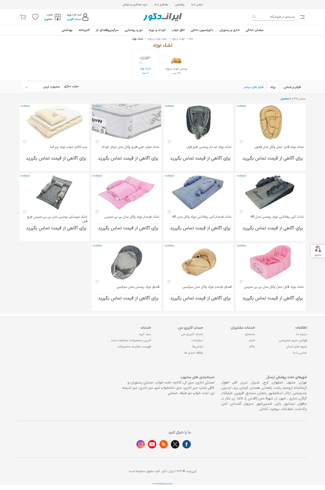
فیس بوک (186, 444)
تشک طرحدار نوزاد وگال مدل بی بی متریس (131, 217)
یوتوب (152, 444)
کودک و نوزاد (157, 30)
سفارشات (197, 340)
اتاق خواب (178, 30)
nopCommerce (167, 483)
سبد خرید (145, 334)
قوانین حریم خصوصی (293, 340)
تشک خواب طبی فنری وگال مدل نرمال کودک (130, 147)
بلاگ (252, 346)
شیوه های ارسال (296, 346)
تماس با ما (197, 5)
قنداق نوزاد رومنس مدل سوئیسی (138, 287)
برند (272, 87)
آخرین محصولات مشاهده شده (131, 340)
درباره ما (301, 334)
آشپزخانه (84, 30)
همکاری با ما (161, 5)
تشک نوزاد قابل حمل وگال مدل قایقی (279, 147)
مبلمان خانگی (255, 30)
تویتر (175, 444)
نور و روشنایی (133, 30)
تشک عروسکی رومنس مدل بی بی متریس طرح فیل (57, 219)
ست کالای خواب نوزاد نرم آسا (68, 147)
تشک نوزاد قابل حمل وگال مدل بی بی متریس (274, 287)
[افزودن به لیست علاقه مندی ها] (241, 141)
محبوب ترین (51, 86)
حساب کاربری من (192, 334)
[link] (303, 17)
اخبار (252, 340)
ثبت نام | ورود (74, 15)
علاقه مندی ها (193, 353)
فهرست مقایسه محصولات (134, 346)
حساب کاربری (74, 19)
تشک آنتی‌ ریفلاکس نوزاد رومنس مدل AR (277, 217)
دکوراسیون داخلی (202, 30)
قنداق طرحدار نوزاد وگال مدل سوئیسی (207, 287)
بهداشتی (67, 30)
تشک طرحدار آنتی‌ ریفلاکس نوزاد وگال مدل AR (201, 217)
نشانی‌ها (197, 346)
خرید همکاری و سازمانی (134, 5)
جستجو (250, 334)
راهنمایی (179, 5)
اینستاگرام (140, 444)
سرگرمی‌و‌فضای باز (107, 30)
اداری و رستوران (229, 30)
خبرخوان (163, 444)
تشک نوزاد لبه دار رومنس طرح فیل (209, 147)
